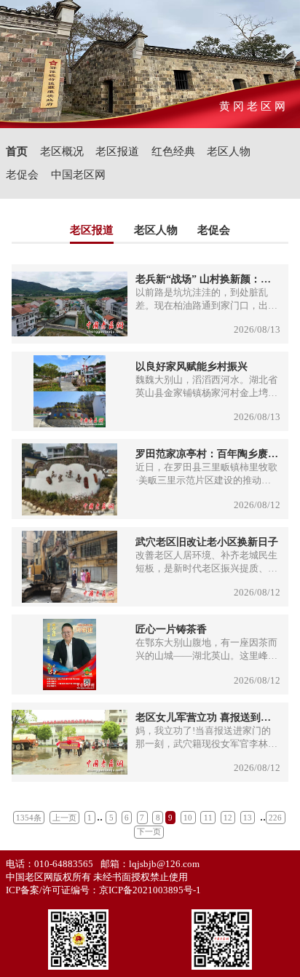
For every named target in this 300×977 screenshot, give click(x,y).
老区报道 (117, 151)
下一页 (149, 831)
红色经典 (173, 151)
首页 (17, 151)
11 (208, 817)
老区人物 (228, 151)
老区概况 (62, 151)
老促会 (22, 174)
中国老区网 (78, 174)
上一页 (64, 817)
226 (275, 817)
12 (228, 817)
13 (247, 817)
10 (187, 817)
